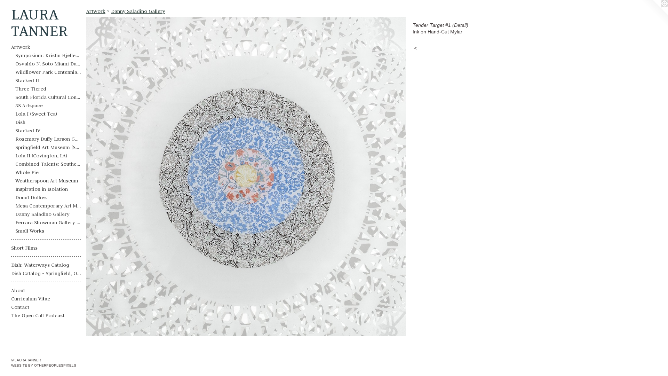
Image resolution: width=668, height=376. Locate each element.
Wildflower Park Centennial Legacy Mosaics (48, 72)
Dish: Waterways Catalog (40, 265)
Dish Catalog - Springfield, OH (46, 273)
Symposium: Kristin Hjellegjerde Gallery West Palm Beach (48, 55)
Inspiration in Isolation (41, 189)
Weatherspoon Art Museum (46, 181)
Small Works (29, 231)
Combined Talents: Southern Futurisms (48, 164)
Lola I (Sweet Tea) (36, 114)
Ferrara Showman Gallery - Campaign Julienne (48, 222)
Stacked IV (27, 130)
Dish (20, 122)
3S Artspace (29, 105)
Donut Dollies (31, 197)
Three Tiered (30, 89)
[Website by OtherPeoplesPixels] (654, 14)
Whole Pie (27, 172)
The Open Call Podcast (37, 315)
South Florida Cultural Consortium (48, 97)
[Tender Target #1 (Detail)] (246, 176)
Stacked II (27, 80)
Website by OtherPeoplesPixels (43, 365)
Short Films (24, 248)
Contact (20, 307)
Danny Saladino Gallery (42, 214)
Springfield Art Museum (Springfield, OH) (48, 147)
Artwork (20, 47)
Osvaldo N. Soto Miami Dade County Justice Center (48, 64)
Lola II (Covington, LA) (41, 155)
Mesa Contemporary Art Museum (48, 206)
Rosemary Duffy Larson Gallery (48, 139)
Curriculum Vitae (30, 299)
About (18, 290)
